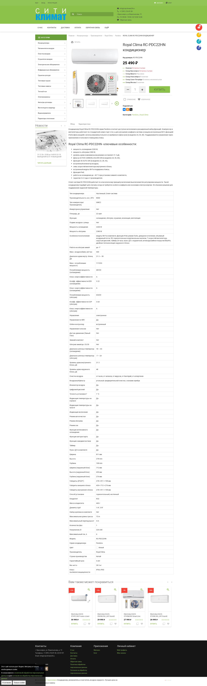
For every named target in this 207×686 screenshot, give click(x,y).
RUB (36, 3)
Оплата (78, 27)
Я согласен (6, 682)
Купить (74, 624)
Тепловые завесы (44, 86)
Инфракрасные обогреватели (48, 70)
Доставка (65, 27)
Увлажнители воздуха (46, 48)
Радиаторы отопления (46, 118)
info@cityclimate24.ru (126, 8)
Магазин (158, 3)
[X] (130, 109)
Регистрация (52, 3)
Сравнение (129, 99)
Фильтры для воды (45, 102)
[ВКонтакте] (124, 109)
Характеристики (84, 124)
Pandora (118, 36)
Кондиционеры (43, 43)
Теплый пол (42, 91)
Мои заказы (121, 653)
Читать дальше (44, 163)
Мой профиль (122, 650)
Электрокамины (44, 97)
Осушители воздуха (45, 59)
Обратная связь (124, 20)
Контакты (51, 27)
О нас (40, 27)
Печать (75, 42)
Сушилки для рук (44, 75)
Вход (43, 3)
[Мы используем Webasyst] (168, 680)
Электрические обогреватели (49, 64)
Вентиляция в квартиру (46, 108)
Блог (169, 3)
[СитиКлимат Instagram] (46, 669)
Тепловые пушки (44, 81)
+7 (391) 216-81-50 (124, 11)
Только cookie (19, 682)
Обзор (72, 124)
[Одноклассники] (127, 109)
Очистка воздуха (44, 54)
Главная (71, 36)
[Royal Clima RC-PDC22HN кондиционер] (94, 72)
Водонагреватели (44, 113)
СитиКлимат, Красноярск (47, 680)
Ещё (106, 27)
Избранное (144, 99)
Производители (96, 36)
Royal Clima (109, 36)
